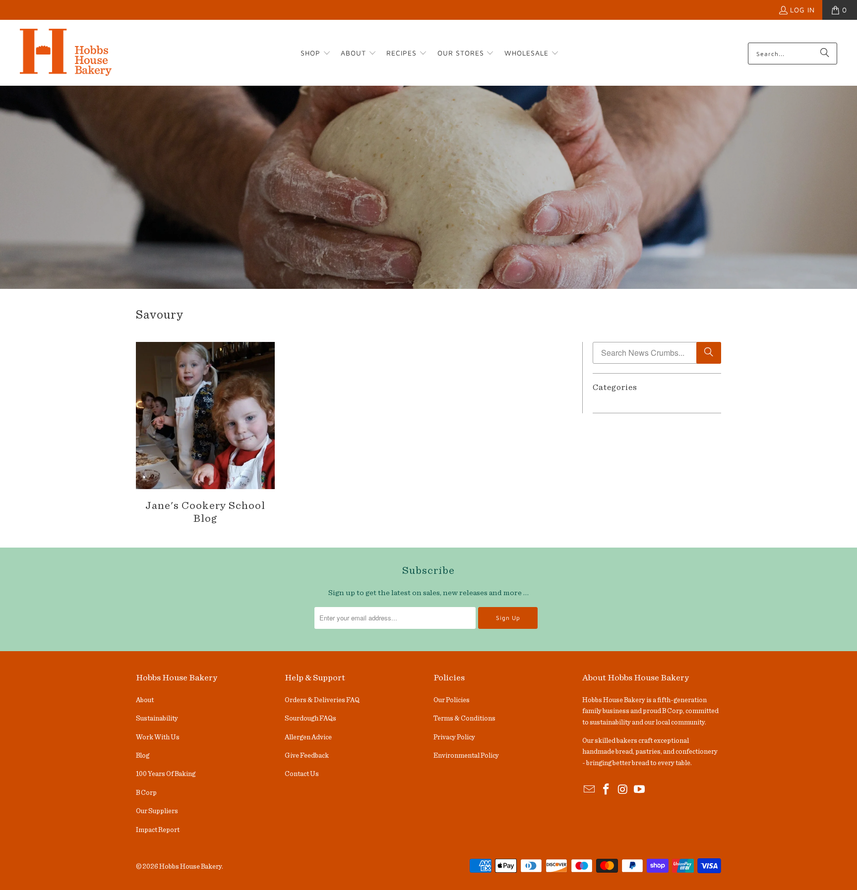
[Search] (824, 53)
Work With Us (158, 737)
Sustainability (157, 718)
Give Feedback (307, 755)
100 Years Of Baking (165, 774)
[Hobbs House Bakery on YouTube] (639, 789)
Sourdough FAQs (310, 718)
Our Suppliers (157, 811)
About (145, 700)
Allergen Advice (308, 737)
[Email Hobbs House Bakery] (589, 789)
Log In (802, 9)
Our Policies (451, 700)
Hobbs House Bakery (190, 866)
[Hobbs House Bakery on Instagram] (622, 789)
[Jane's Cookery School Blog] (205, 415)
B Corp (146, 792)
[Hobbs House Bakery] (66, 53)
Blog (142, 755)
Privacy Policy (454, 737)
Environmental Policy (466, 755)
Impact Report (158, 830)
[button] (316, 53)
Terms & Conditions (464, 718)
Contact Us (302, 774)
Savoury (160, 315)
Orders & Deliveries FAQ (322, 700)
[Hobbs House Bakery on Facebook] (606, 789)
